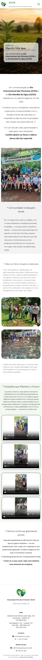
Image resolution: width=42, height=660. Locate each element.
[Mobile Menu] (39, 4)
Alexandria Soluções (26, 657)
